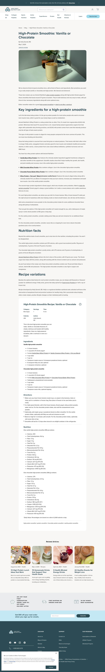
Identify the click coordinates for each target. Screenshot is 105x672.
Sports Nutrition (23, 16)
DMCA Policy (62, 651)
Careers (40, 651)
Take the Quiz (93, 16)
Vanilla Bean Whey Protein (40, 353)
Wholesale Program (87, 644)
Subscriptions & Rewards (89, 636)
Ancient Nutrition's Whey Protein (28, 257)
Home (20, 28)
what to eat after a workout (63, 105)
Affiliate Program (86, 640)
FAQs (60, 640)
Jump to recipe (23, 47)
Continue (51, 667)
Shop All (6, 16)
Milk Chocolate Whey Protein (41, 378)
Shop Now (52, 4)
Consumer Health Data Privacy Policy (65, 661)
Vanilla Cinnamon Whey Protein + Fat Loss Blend (65, 353)
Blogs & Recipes (42, 640)
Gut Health (59, 16)
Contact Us (62, 636)
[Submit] (64, 9)
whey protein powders (53, 95)
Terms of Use (12, 661)
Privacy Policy (59, 659)
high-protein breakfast (46, 105)
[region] (30, 661)
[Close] (56, 653)
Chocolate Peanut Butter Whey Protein (63, 378)
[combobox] (51, 9)
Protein (52, 16)
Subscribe (83, 616)
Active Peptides (33, 16)
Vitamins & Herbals (67, 16)
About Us (40, 636)
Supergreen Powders (68, 283)
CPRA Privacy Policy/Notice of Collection (75, 659)
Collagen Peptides (14, 16)
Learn (80, 16)
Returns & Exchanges (64, 644)
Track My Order (63, 647)
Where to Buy (41, 647)
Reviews (40, 644)
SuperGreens (43, 16)
